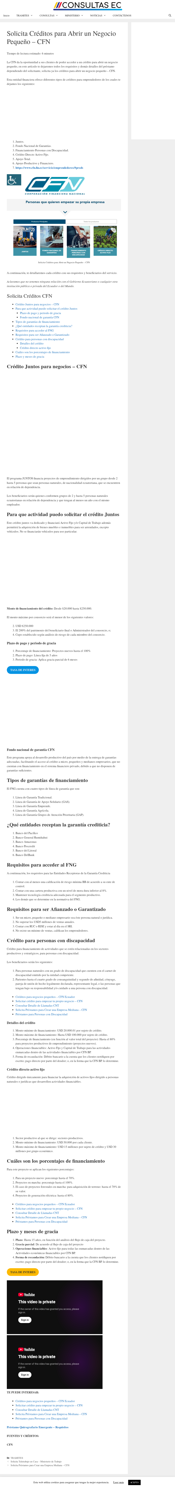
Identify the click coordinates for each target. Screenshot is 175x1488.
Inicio (6, 15)
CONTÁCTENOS (122, 15)
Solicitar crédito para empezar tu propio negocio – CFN (49, 1001)
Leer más (118, 1482)
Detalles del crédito (32, 343)
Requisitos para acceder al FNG (35, 330)
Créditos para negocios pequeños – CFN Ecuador (45, 997)
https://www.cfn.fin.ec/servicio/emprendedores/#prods (49, 167)
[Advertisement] (64, 114)
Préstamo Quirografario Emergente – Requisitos (38, 1427)
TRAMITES (22, 15)
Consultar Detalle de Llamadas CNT (37, 1005)
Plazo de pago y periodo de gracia (40, 313)
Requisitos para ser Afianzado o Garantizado (42, 335)
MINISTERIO (72, 15)
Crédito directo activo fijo (35, 348)
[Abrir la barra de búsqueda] (170, 15)
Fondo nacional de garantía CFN (39, 317)
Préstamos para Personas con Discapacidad (42, 1014)
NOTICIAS (96, 15)
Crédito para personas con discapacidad (40, 339)
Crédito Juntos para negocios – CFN (37, 304)
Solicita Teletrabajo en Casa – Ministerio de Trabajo (36, 1461)
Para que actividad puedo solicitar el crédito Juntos (46, 308)
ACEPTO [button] (134, 1482)
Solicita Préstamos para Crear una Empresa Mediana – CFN (51, 1010)
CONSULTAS (47, 15)
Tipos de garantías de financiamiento (38, 322)
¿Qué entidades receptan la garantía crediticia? (44, 326)
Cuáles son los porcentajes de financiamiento (43, 352)
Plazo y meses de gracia (30, 356)
